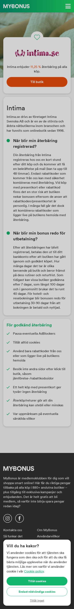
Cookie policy (34, 571)
